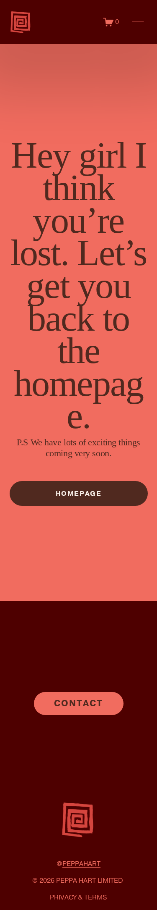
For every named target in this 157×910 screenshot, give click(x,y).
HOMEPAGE (79, 493)
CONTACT (78, 703)
